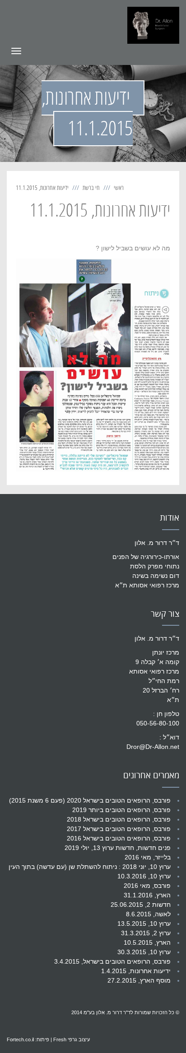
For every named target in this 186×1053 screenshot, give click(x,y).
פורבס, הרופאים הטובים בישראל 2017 (119, 828)
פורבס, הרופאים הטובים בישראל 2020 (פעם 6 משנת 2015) (90, 800)
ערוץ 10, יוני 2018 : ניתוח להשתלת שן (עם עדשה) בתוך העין (90, 866)
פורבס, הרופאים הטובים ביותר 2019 (121, 809)
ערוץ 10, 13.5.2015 (144, 923)
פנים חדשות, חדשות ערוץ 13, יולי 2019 (118, 847)
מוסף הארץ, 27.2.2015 (139, 980)
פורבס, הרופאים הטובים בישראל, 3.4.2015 (112, 961)
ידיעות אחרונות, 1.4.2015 (136, 970)
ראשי (119, 188)
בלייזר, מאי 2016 (148, 857)
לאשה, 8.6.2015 (148, 914)
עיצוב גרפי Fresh (71, 1039)
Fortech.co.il (20, 1039)
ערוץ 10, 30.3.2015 (144, 952)
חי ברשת (91, 188)
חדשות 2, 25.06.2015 (141, 904)
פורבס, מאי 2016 (147, 885)
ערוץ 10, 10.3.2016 (144, 876)
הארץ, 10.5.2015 (147, 942)
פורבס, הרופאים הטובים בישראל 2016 (119, 838)
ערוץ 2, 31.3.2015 (146, 933)
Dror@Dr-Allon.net (152, 746)
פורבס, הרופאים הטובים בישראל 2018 (119, 819)
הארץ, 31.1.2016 (147, 895)
